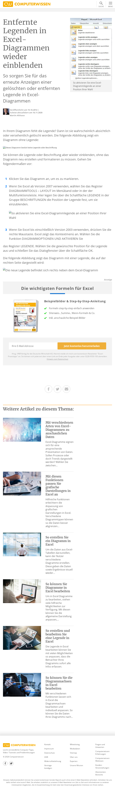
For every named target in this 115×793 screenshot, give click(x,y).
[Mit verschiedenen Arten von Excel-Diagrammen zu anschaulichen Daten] (22, 429)
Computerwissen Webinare (102, 759)
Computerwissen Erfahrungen (102, 752)
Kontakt (47, 744)
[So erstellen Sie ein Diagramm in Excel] (22, 544)
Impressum (49, 748)
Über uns (74, 757)
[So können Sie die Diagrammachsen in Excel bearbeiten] (22, 684)
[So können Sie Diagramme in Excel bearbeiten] (22, 590)
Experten (73, 761)
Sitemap (73, 753)
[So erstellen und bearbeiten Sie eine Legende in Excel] (22, 637)
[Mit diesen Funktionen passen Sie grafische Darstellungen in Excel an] (22, 483)
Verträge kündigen (48, 766)
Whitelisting (75, 744)
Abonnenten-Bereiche (100, 773)
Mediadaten (75, 748)
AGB (46, 757)
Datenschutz (49, 753)
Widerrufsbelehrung (52, 761)
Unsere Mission (76, 765)
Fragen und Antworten (100, 745)
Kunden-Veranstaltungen (102, 766)
